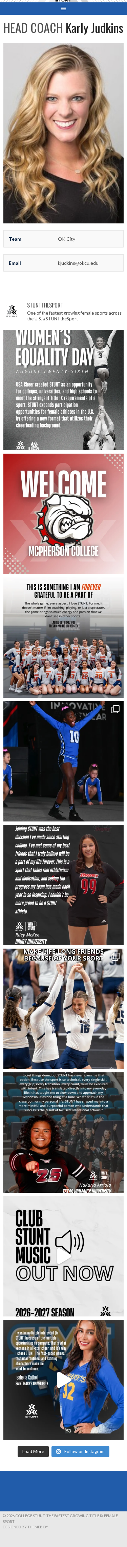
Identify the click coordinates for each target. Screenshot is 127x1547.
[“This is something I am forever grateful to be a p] (63, 637)
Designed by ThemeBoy (25, 1527)
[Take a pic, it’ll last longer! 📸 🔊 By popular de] (63, 1256)
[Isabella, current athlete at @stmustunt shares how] (63, 1380)
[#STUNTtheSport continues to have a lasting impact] (63, 885)
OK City (66, 239)
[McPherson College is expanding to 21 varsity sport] (63, 514)
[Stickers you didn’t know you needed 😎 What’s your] (63, 761)
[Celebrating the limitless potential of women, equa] (63, 390)
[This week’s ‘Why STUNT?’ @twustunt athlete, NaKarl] (63, 1132)
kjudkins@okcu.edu (78, 263)
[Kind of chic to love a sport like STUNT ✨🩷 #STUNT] (63, 1009)
